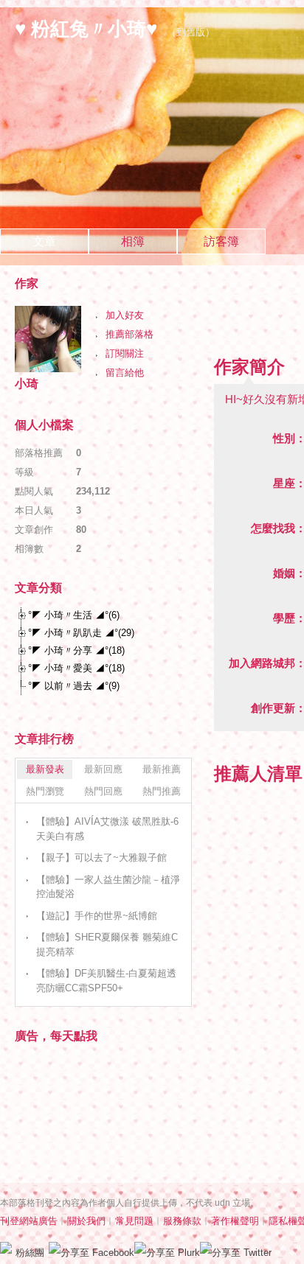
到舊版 (190, 32)
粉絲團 (29, 1252)
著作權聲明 (235, 1220)
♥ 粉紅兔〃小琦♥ (86, 29)
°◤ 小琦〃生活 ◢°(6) (74, 615)
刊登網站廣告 (29, 1220)
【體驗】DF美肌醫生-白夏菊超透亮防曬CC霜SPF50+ (106, 981)
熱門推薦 (161, 791)
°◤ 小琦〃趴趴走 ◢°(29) (81, 632)
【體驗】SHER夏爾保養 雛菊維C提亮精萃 (107, 944)
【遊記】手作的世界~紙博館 (96, 915)
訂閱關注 (125, 353)
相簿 (133, 241)
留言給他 (125, 372)
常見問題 (134, 1220)
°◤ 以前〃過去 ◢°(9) (74, 685)
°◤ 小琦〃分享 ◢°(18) (76, 650)
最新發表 (45, 769)
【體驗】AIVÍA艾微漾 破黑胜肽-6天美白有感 (107, 829)
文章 (44, 241)
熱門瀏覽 (45, 791)
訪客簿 (221, 241)
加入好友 (125, 315)
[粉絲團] (6, 1248)
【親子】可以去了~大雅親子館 (101, 857)
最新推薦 (161, 769)
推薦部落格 (129, 334)
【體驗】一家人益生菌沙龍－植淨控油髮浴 (108, 887)
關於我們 (86, 1220)
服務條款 (182, 1220)
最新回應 (103, 769)
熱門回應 (103, 791)
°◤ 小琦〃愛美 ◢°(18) (76, 668)
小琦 (26, 383)
